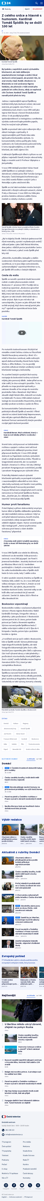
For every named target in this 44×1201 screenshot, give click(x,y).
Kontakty (26, 1178)
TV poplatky (6, 1151)
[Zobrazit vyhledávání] (36, 3)
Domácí (6, 723)
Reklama (26, 1146)
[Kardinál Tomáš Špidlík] (22, 48)
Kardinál (24, 739)
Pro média (27, 1142)
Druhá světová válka (33, 749)
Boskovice (35, 739)
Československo (34, 744)
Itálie (5, 744)
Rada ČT (26, 1160)
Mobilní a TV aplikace (10, 1173)
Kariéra (26, 1164)
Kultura (15, 723)
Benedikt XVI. (17, 749)
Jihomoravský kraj (10, 729)
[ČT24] (6, 3)
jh (2, 31)
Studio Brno (27, 1151)
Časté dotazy (28, 1173)
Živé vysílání (6, 1146)
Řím (22, 744)
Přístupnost (28, 1197)
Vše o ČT (5, 1178)
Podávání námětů (29, 1169)
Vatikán (14, 744)
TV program (6, 1142)
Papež (6, 749)
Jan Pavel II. (7, 734)
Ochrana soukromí (15, 1197)
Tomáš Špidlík (25, 729)
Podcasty (5, 1160)
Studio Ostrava (28, 1155)
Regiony (25, 723)
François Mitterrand (10, 739)
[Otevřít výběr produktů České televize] (41, 3)
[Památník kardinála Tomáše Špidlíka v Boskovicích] (22, 697)
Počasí (4, 1164)
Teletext (5, 1155)
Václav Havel (20, 734)
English (4, 1197)
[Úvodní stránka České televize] (11, 1116)
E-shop (4, 1169)
